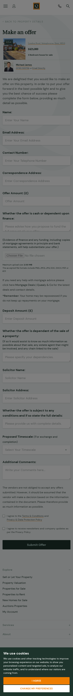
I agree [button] (36, 680)
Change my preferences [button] (36, 688)
